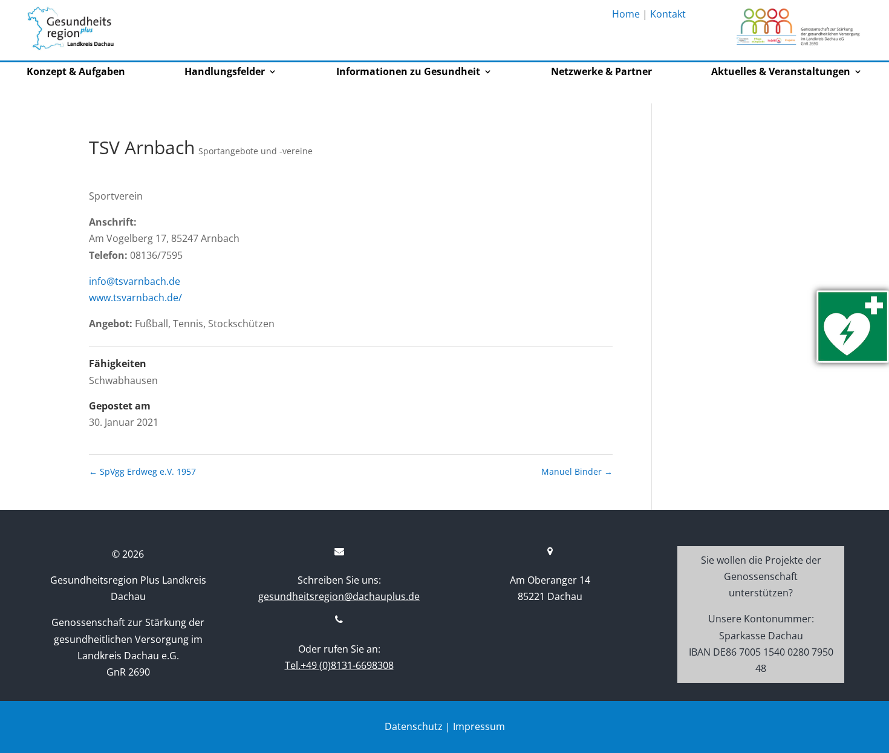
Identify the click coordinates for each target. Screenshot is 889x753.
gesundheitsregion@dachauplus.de (339, 596)
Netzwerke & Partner (601, 72)
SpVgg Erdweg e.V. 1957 (142, 471)
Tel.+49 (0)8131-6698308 (339, 665)
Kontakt (668, 14)
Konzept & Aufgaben (76, 72)
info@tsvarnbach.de (134, 281)
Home (626, 14)
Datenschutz (414, 726)
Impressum (479, 726)
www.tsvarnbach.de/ (135, 297)
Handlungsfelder (224, 72)
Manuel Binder (577, 471)
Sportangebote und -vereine (255, 151)
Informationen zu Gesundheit (408, 72)
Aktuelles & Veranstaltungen (780, 72)
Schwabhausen (123, 380)
